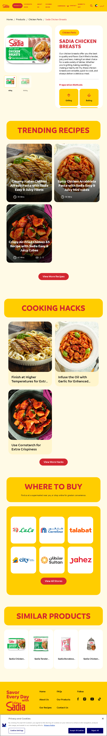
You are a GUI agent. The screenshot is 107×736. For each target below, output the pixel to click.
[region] (53, 725)
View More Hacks (53, 462)
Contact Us (62, 707)
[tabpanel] (53, 212)
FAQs (59, 691)
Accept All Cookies (77, 731)
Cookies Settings (16, 731)
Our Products (63, 699)
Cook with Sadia (28, 5)
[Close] (103, 718)
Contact (73, 5)
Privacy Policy (49, 725)
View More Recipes (53, 276)
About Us (39, 5)
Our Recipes (45, 707)
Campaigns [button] (61, 6)
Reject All (95, 731)
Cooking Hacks (48, 5)
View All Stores (53, 581)
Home (10, 19)
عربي (102, 5)
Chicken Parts (35, 19)
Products (17, 5)
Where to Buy (81, 5)
